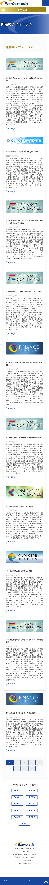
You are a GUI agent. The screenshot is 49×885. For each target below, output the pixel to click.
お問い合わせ (23, 10)
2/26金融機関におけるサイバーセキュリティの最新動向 (24, 641)
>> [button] (32, 768)
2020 (18, 810)
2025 (33, 790)
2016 (25, 824)
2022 (18, 804)
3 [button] (24, 763)
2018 (18, 817)
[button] (45, 3)
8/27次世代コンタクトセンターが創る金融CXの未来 (24, 79)
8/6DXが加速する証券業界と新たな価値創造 (22, 152)
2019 (33, 810)
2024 (18, 797)
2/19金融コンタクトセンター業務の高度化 (21, 713)
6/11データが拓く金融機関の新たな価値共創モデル (24, 437)
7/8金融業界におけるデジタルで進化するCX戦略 (23, 291)
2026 (11, 128)
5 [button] (39, 763)
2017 (33, 817)
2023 (33, 797)
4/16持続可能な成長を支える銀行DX (19, 571)
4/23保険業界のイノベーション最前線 (19, 506)
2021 (33, 804)
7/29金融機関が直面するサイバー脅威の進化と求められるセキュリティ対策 (24, 222)
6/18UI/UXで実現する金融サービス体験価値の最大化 (24, 364)
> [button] (24, 768)
